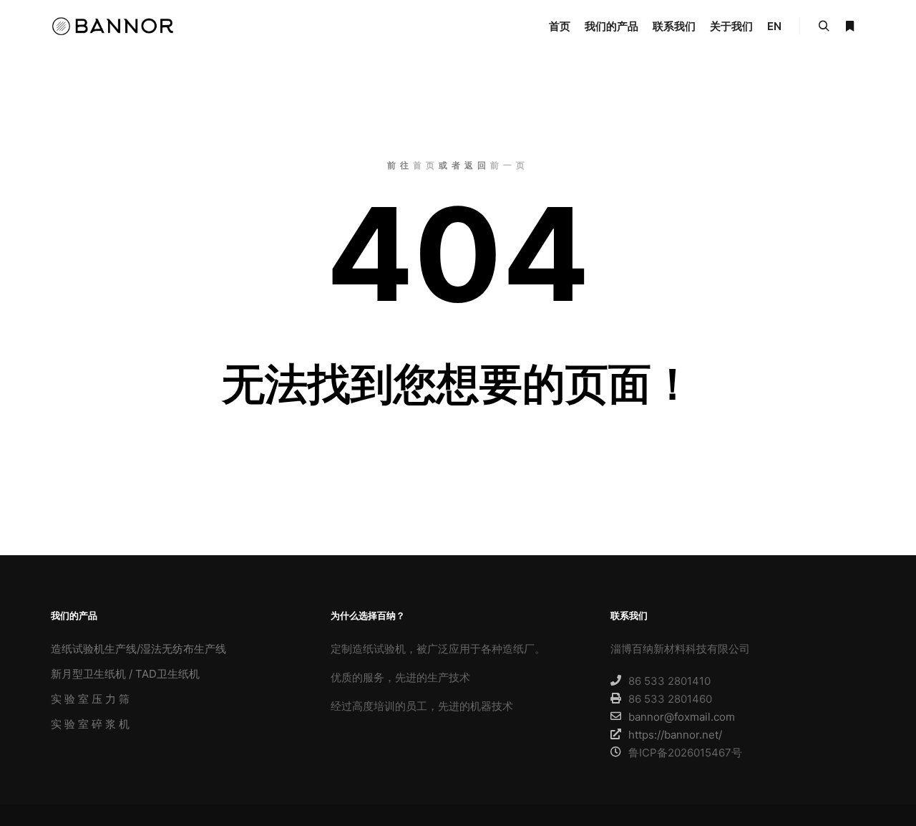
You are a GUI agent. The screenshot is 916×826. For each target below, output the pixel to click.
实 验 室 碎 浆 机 (90, 724)
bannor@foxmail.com (681, 717)
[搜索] (824, 26)
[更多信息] (849, 26)
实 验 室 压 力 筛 (90, 699)
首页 (426, 165)
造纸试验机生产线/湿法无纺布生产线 (138, 648)
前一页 (509, 165)
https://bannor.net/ (675, 734)
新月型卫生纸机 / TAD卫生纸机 (125, 674)
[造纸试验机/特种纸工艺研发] (114, 26)
